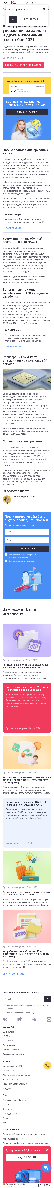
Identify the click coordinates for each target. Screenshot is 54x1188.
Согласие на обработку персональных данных (25, 1143)
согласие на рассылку (26, 561)
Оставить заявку (27, 112)
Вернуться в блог (14, 974)
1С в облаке (8, 1032)
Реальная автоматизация (15, 1084)
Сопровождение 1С (12, 1066)
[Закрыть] (47, 1150)
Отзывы (6, 1104)
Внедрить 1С (9, 1088)
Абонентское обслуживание (16, 1075)
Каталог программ (11, 1050)
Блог (5, 1122)
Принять (45, 1185)
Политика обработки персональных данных (24, 1134)
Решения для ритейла (13, 1054)
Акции (6, 1118)
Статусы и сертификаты (14, 1100)
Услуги (6, 1061)
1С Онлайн (8, 1041)
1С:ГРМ (6, 1036)
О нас (6, 1095)
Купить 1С (8, 1027)
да (12, 19)
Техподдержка (10, 1113)
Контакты (7, 1109)
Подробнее (7, 1186)
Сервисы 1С (9, 1070)
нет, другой (31, 19)
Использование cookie (14, 1139)
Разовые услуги (10, 1079)
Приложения (9, 1045)
